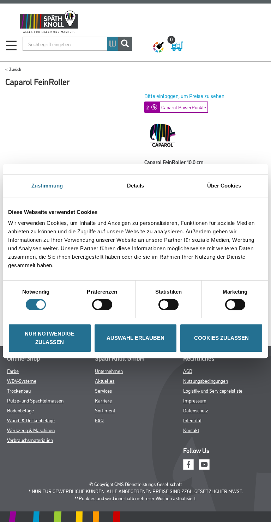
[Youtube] (204, 463)
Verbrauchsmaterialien (30, 439)
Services (103, 390)
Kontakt (191, 429)
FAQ (99, 420)
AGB (187, 370)
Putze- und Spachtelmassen (35, 400)
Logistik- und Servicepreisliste (212, 390)
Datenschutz (195, 410)
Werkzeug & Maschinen (31, 429)
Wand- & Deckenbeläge (31, 420)
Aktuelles (104, 380)
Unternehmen (109, 370)
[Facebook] (188, 463)
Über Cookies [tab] (224, 186)
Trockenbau (19, 390)
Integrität (192, 420)
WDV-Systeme (21, 380)
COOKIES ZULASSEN (221, 338)
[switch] (104, 304)
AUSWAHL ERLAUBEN (135, 338)
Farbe (13, 370)
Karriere (103, 400)
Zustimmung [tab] (47, 186)
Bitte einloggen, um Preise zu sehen (184, 95)
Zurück (15, 69)
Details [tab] (135, 186)
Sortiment (105, 410)
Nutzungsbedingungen (205, 380)
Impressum (194, 400)
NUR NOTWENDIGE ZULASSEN (49, 338)
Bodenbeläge (20, 410)
